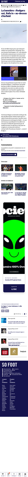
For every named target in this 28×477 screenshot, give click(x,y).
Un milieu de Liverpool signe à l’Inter (10, 327)
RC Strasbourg (12, 395)
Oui (3, 311)
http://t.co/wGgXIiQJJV (10, 101)
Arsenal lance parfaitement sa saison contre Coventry (12, 338)
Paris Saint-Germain (12, 386)
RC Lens (12, 391)
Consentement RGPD (16, 374)
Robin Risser (3, 409)
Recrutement (7, 376)
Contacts (16, 369)
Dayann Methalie (4, 398)
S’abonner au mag (20, 1)
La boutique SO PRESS (9, 370)
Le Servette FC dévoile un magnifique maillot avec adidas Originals (21, 185)
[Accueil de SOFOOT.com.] (4, 1)
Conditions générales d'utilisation (12, 373)
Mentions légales (8, 371)
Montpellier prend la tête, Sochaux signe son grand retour (20, 166)
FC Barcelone (12, 393)
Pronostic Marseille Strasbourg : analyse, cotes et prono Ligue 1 (14, 318)
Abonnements (7, 369)
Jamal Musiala (4, 387)
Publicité (6, 374)
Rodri (3, 385)
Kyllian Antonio (4, 401)
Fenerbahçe (13, 409)
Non (7, 311)
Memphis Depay (4, 404)
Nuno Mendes (4, 393)
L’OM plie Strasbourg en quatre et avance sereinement (6, 166)
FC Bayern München (12, 407)
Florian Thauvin (4, 407)
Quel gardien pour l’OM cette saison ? (6, 185)
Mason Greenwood (5, 395)
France (11, 405)
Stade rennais (11, 402)
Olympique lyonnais (12, 389)
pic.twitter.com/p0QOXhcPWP (11, 103)
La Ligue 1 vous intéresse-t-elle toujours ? (11, 307)
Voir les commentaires (8, 154)
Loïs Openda (4, 390)
